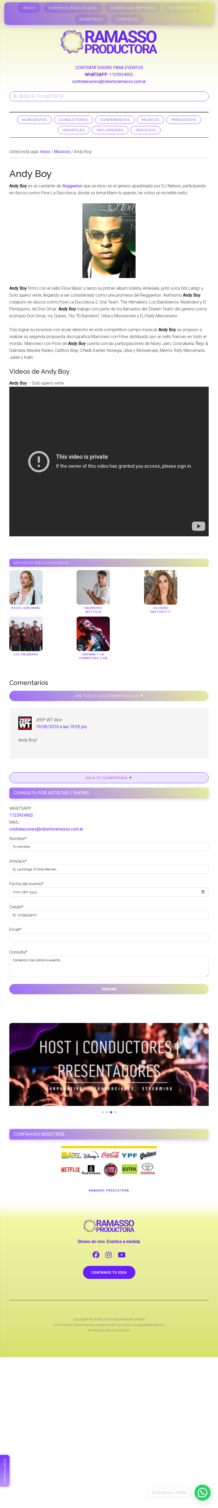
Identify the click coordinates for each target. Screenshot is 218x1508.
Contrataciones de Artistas (124, 1319)
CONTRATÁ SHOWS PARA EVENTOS (109, 67)
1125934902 (121, 74)
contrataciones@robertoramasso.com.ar (109, 81)
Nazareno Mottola (93, 609)
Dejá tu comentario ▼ (109, 778)
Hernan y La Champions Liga (93, 656)
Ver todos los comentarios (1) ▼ (109, 696)
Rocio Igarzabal (26, 608)
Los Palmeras (26, 654)
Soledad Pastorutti (160, 609)
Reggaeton (72, 185)
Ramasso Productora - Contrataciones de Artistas (109, 42)
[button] (203, 1493)
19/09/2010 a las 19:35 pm (61, 726)
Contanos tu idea (109, 1272)
